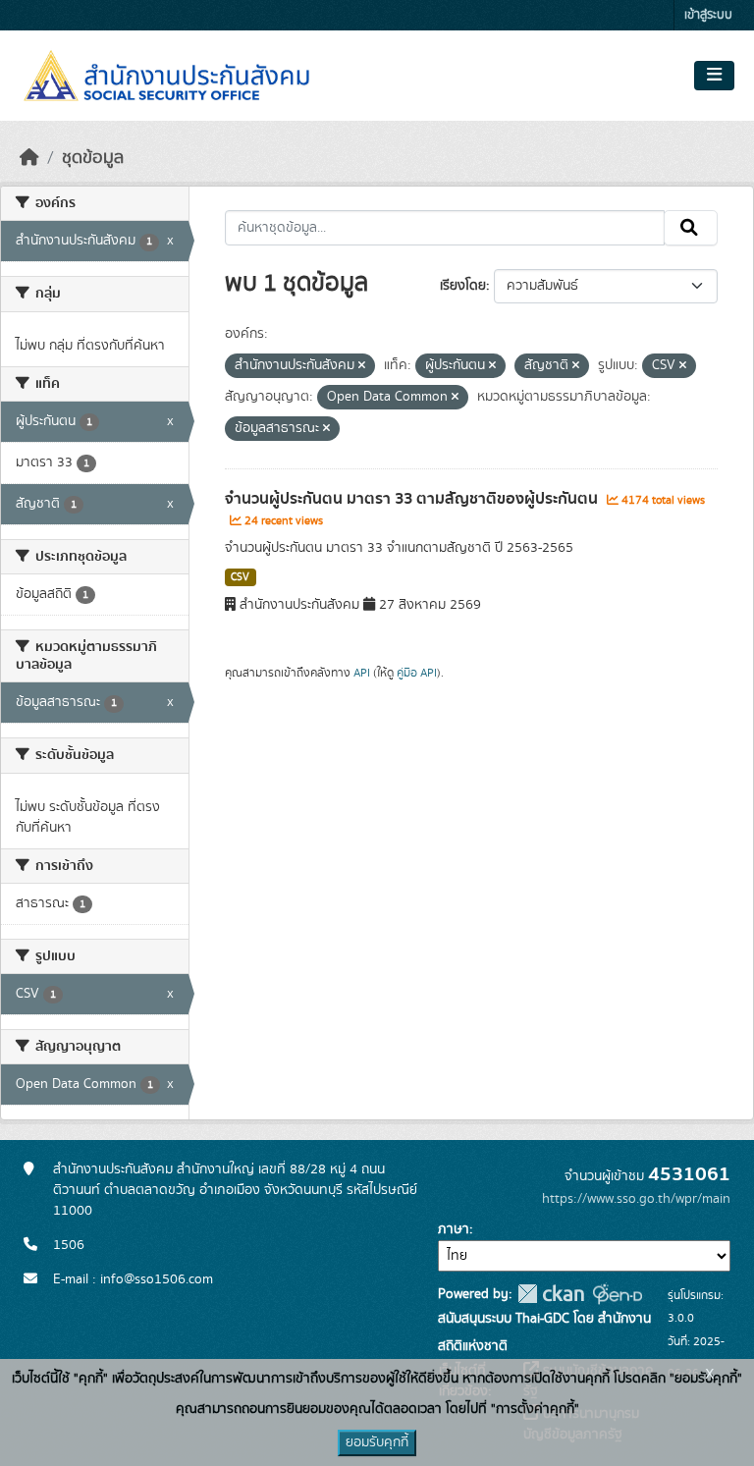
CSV (240, 577)
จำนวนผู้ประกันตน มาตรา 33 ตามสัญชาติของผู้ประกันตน (413, 499)
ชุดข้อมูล (93, 158)
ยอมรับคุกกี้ (377, 1442)
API (361, 672)
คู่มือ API (417, 672)
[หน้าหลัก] (29, 158)
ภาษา (453, 1229)
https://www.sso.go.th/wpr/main (636, 1199)
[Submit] (691, 227)
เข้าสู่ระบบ (708, 15)
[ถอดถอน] (361, 366)
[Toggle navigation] (714, 75)
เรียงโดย (463, 286)
